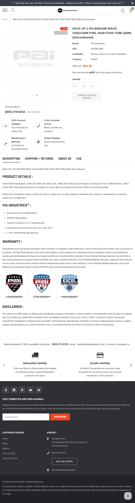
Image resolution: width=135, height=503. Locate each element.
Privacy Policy (8, 453)
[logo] (67, 10)
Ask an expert (64, 461)
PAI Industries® (98, 43)
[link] (5, 390)
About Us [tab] (64, 159)
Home (5, 19)
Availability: (77, 54)
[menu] (4, 10)
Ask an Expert (33, 112)
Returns (6, 448)
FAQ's (5, 443)
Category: (77, 59)
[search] (13, 10)
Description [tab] (11, 159)
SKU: (74, 48)
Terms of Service (10, 458)
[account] (123, 10)
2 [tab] (37, 95)
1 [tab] (33, 95)
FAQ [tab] (78, 159)
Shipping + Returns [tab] (39, 159)
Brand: (75, 43)
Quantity (76, 79)
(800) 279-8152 (15, 111)
